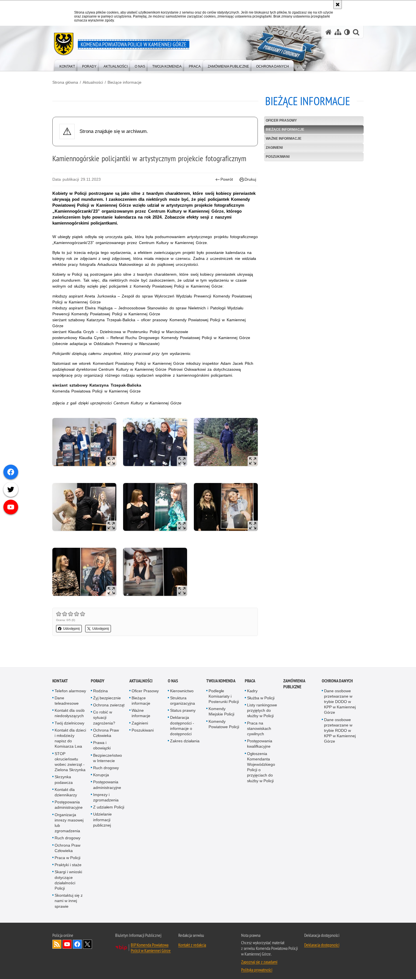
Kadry (252, 691)
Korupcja (101, 775)
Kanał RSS (56, 944)
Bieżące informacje (124, 82)
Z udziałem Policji (108, 807)
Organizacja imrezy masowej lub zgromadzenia (69, 822)
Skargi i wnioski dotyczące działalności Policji (68, 880)
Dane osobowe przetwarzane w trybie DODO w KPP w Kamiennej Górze (340, 702)
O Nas (173, 681)
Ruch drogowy (67, 838)
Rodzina (100, 691)
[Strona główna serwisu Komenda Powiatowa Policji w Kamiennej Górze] (328, 32)
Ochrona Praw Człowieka (67, 848)
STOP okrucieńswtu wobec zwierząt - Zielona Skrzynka (70, 761)
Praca (250, 681)
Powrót (226, 179)
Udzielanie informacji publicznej (102, 819)
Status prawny (183, 710)
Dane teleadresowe (67, 701)
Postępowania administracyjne (69, 805)
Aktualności (93, 82)
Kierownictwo (182, 691)
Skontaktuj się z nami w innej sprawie (69, 901)
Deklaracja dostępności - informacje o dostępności (182, 725)
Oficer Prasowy (281, 120)
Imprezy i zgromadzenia (106, 797)
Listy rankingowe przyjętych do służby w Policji (262, 710)
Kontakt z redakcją (192, 945)
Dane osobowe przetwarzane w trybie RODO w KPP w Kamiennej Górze (340, 730)
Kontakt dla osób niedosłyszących (70, 713)
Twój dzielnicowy (69, 723)
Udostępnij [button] (71, 629)
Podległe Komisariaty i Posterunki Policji (224, 696)
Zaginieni (274, 148)
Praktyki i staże (68, 865)
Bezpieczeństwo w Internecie (107, 758)
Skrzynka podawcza (64, 780)
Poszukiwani (278, 157)
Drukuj (250, 179)
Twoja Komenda (220, 681)
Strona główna (65, 82)
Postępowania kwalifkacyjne (259, 744)
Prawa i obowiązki (102, 746)
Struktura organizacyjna (182, 701)
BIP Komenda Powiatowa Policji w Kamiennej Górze (151, 948)
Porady (97, 681)
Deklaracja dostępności (321, 945)
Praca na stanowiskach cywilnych (259, 728)
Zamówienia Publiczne (294, 684)
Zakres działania (185, 741)
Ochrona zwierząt (109, 705)
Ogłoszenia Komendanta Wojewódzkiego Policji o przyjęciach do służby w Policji (261, 767)
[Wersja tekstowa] (347, 32)
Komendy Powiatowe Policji (224, 724)
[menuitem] (67, 65)
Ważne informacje (283, 139)
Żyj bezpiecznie (107, 698)
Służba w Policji (261, 698)
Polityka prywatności (256, 970)
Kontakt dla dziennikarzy (66, 792)
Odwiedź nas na (67, 944)
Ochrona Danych (337, 681)
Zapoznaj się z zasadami (259, 962)
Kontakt (60, 681)
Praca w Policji (67, 858)
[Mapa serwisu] (337, 32)
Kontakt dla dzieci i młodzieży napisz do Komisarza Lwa (70, 738)
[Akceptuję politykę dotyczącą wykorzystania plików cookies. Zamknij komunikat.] (337, 4)
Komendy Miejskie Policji (221, 712)
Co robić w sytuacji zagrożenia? (104, 717)
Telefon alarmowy (70, 691)
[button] (356, 32)
